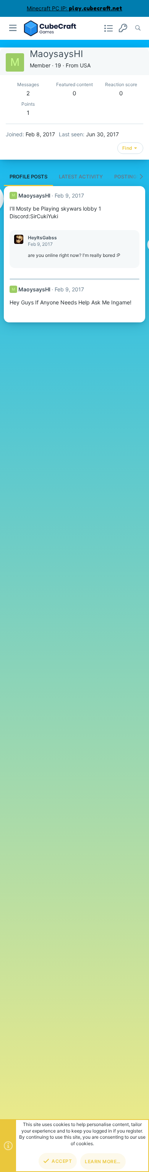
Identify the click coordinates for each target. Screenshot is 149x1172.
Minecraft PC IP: (74, 8)
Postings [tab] (127, 176)
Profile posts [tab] (28, 176)
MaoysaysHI (34, 195)
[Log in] (123, 28)
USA (85, 65)
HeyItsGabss (42, 237)
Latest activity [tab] (81, 176)
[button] (13, 28)
